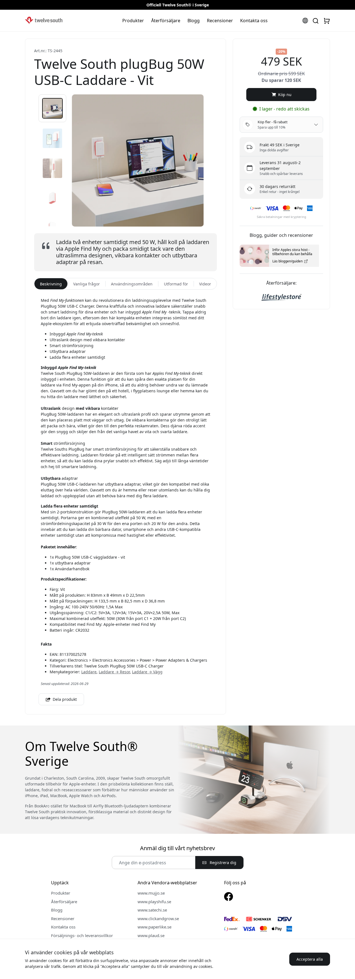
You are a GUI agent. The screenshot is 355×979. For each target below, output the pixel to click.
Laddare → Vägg (147, 671)
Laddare (89, 671)
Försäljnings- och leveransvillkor (82, 935)
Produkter (133, 20)
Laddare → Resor (114, 671)
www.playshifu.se (154, 901)
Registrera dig (222, 862)
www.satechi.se (152, 910)
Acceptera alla (309, 959)
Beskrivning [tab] (51, 284)
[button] (52, 108)
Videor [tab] (205, 284)
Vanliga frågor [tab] (86, 284)
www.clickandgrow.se (158, 918)
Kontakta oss (254, 20)
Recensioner (220, 20)
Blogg (193, 20)
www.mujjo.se (151, 893)
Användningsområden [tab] (132, 284)
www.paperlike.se (154, 927)
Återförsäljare (165, 20)
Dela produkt (64, 699)
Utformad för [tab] (176, 284)
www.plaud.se (151, 935)
